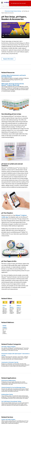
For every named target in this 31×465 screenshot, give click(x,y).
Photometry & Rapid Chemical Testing (13, 11)
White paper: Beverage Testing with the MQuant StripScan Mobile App (12, 84)
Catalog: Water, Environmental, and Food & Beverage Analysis (13, 76)
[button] (5, 306)
